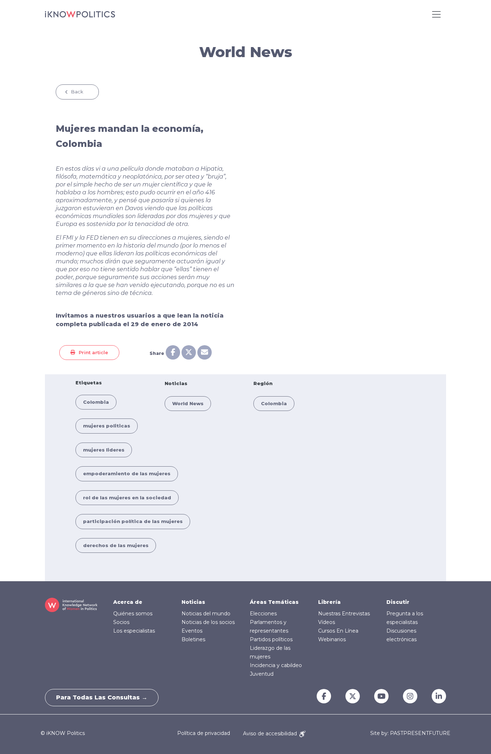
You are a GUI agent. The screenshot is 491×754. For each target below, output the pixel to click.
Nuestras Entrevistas (344, 613)
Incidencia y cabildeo (276, 665)
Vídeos (326, 622)
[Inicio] (80, 14)
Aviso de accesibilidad (270, 733)
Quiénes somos (132, 613)
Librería (329, 602)
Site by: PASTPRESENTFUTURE (410, 733)
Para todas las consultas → (101, 697)
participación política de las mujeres (133, 521)
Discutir (397, 602)
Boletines (193, 639)
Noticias (193, 602)
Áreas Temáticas (274, 602)
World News (187, 403)
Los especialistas (134, 631)
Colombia (96, 402)
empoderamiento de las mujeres (126, 473)
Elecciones (263, 613)
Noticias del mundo (206, 613)
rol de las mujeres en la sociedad (127, 497)
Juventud (262, 674)
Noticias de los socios (208, 622)
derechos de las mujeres (115, 545)
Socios (121, 622)
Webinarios (332, 639)
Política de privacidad (203, 733)
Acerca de (127, 602)
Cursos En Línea (338, 631)
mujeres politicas (106, 426)
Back (77, 91)
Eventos (192, 631)
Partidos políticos (271, 639)
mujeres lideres (103, 450)
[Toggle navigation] (436, 14)
